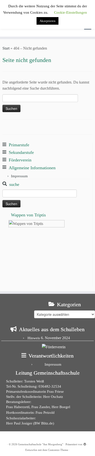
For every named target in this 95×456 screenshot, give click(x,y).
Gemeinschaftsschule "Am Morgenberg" (40, 444)
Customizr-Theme (58, 449)
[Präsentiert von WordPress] (84, 443)
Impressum (19, 176)
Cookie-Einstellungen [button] (70, 12)
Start (6, 48)
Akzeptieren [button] (47, 21)
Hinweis (34, 338)
